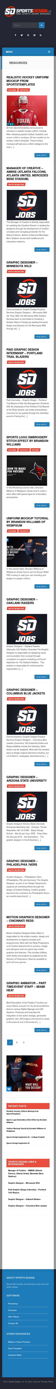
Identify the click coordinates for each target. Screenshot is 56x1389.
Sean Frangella (15, 1348)
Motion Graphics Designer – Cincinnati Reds (28, 919)
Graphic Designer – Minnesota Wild (22, 264)
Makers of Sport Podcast (19, 1341)
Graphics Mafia (15, 1355)
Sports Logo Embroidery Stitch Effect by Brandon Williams (27, 440)
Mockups (12, 90)
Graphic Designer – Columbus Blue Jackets (25, 691)
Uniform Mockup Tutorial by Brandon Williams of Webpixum (27, 521)
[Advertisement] (24, 1239)
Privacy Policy (47, 1381)
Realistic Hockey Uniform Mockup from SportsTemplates (27, 80)
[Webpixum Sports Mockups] (24, 1073)
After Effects (13, 1316)
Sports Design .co (16, 1381)
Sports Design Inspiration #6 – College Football (25, 1137)
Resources (24, 90)
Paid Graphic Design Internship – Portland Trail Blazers (24, 353)
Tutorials (35, 450)
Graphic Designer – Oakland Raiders (22, 601)
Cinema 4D (13, 1323)
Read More (42, 155)
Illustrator (12, 1310)
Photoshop (13, 1303)
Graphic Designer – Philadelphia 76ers (22, 862)
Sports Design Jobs (16, 184)
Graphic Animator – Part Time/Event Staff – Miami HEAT (26, 986)
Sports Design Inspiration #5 (18, 1143)
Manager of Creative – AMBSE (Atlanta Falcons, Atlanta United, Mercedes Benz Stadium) (27, 173)
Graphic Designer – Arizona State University (26, 779)
